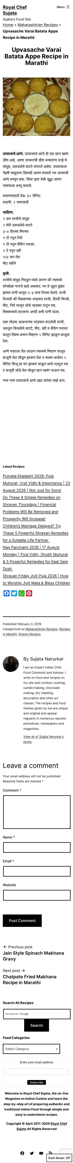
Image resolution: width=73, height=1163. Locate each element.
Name (9, 837)
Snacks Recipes (30, 634)
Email (8, 861)
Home (8, 25)
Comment (12, 790)
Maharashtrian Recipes (38, 25)
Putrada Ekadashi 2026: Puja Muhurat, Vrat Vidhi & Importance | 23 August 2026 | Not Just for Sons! (36, 483)
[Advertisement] (36, 424)
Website (9, 885)
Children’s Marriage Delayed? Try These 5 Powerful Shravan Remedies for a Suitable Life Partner (35, 533)
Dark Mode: (56, 1158)
